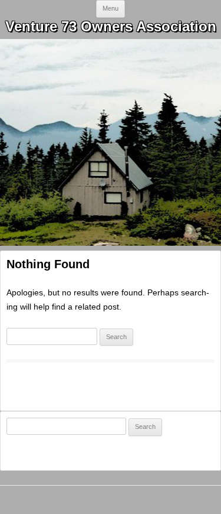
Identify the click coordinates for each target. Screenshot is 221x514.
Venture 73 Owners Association (110, 26)
